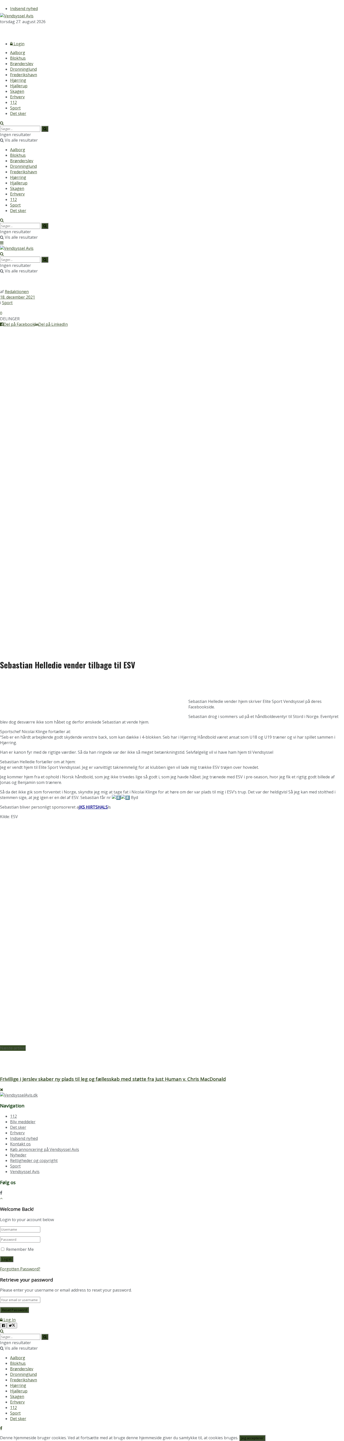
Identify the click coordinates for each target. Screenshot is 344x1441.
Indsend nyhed (24, 8)
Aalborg (17, 52)
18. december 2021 (17, 297)
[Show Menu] (2, 243)
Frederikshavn (23, 74)
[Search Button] (2, 123)
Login (18, 44)
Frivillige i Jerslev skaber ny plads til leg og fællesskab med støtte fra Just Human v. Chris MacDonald (113, 1079)
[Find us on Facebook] (1, 30)
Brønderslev (21, 63)
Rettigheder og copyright (34, 1160)
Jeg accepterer (252, 1438)
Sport (15, 108)
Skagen (17, 91)
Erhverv (17, 97)
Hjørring (18, 80)
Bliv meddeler (23, 1122)
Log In (9, 1320)
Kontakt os (20, 1144)
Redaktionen (17, 291)
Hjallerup (18, 86)
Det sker (18, 113)
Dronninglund (23, 69)
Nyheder (18, 1155)
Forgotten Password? (20, 1269)
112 (13, 102)
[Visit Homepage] (16, 16)
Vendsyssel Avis (25, 1171)
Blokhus (18, 58)
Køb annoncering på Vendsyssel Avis (44, 1149)
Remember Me (20, 1249)
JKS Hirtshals (93, 807)
